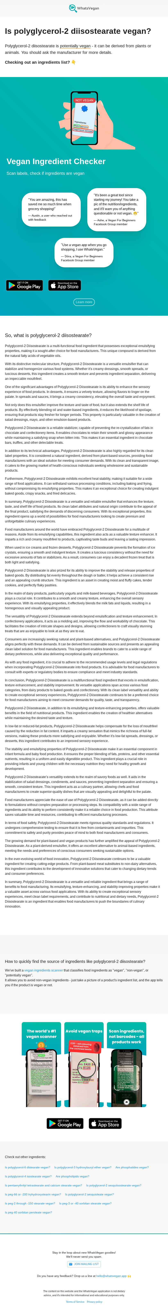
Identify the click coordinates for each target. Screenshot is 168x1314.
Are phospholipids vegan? (72, 1176)
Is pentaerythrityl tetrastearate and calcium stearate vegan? (43, 1185)
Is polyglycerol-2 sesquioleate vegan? (89, 1194)
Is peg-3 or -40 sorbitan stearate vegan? (85, 1203)
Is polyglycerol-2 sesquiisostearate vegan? (113, 1185)
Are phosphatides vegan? (132, 1167)
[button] (84, 113)
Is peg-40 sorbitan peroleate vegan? (28, 1212)
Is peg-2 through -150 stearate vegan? (30, 1203)
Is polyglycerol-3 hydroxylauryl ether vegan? (82, 1167)
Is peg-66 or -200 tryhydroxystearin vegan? (33, 1194)
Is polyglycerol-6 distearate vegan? (27, 1167)
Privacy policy (94, 1301)
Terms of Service (75, 1301)
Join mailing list (86, 1264)
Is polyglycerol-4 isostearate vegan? (28, 1176)
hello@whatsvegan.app (111, 1276)
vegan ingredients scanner (43, 970)
